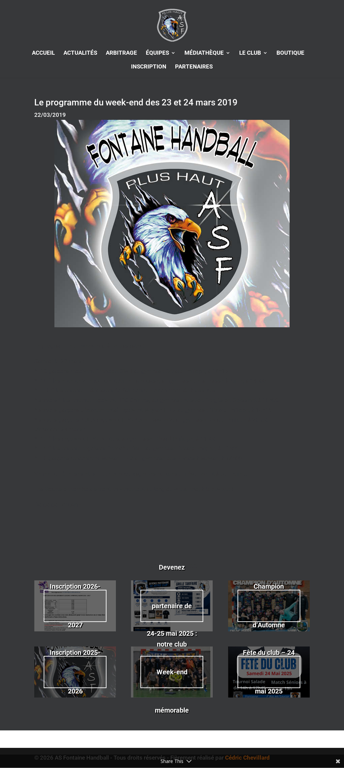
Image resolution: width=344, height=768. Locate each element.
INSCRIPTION (148, 67)
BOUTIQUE (290, 53)
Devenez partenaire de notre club (172, 605)
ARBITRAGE (121, 53)
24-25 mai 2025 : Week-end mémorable (172, 672)
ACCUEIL (43, 53)
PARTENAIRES (194, 67)
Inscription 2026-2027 (75, 605)
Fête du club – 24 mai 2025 (269, 672)
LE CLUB (250, 53)
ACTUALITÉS (80, 53)
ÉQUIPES (157, 53)
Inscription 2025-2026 (75, 672)
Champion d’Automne (269, 605)
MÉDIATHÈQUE (204, 53)
